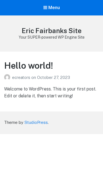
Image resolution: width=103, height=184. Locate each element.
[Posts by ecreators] (8, 77)
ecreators (21, 77)
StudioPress (36, 122)
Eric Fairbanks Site (52, 30)
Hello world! (28, 65)
